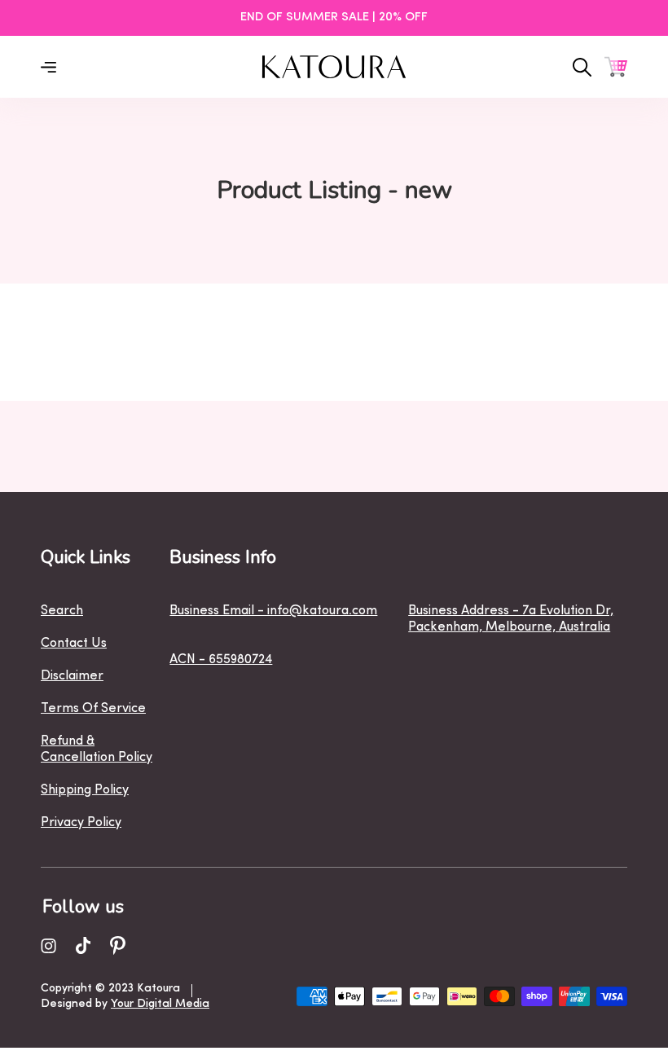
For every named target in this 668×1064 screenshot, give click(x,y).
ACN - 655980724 (220, 659)
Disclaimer (72, 676)
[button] (615, 66)
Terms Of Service (93, 708)
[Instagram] (48, 946)
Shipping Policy (85, 790)
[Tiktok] (83, 945)
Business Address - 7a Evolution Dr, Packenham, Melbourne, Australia (510, 619)
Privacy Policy (81, 822)
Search (62, 611)
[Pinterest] (117, 945)
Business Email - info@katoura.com (273, 611)
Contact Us (74, 643)
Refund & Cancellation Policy (96, 749)
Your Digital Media (160, 1004)
